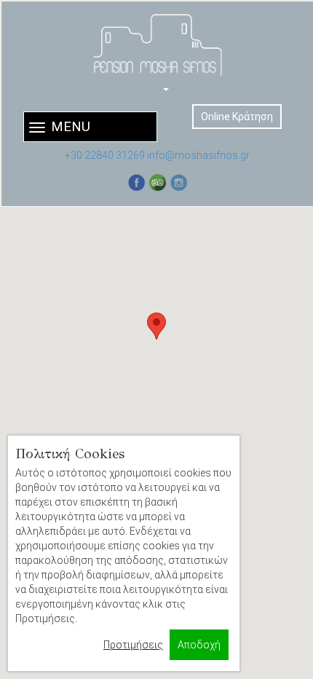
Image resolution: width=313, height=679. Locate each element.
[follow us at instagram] (179, 182)
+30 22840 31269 (105, 155)
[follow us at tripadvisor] (157, 182)
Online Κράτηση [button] (237, 116)
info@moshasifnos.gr (198, 155)
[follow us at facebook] (136, 182)
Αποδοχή (199, 645)
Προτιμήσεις (133, 645)
